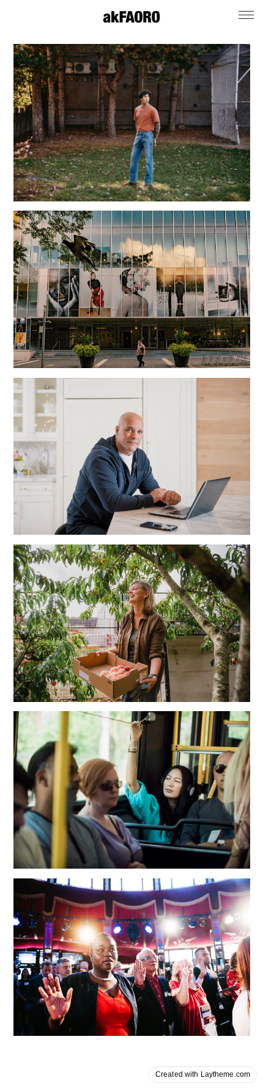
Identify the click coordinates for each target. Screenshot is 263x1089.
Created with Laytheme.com (202, 1074)
